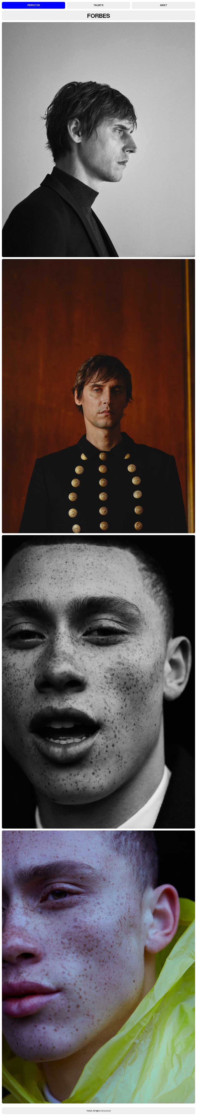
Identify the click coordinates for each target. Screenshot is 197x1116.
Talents (98, 5)
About (163, 5)
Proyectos (33, 5)
